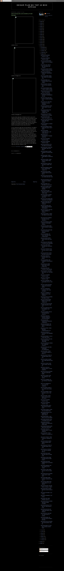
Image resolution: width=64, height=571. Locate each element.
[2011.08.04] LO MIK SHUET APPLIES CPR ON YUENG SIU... (46, 470)
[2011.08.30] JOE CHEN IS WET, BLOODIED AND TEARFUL (46, 66)
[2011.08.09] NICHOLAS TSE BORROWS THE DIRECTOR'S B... (46, 413)
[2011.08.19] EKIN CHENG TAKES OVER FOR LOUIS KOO (46, 239)
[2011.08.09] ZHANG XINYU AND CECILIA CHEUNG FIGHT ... (46, 406)
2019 (41, 32)
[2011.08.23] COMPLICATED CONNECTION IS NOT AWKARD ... (46, 187)
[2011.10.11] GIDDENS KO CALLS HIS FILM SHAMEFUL (46, 385)
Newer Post (13, 181)
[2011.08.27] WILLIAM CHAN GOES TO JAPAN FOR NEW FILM (46, 99)
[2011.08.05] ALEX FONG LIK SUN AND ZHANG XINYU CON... (46, 446)
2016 (41, 37)
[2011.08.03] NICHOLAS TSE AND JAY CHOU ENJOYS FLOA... (46, 506)
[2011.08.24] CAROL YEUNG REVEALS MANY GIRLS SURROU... (46, 160)
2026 (41, 21)
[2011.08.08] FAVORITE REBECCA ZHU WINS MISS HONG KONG (46, 423)
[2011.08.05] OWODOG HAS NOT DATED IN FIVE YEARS (46, 466)
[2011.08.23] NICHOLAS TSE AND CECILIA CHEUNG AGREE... (46, 181)
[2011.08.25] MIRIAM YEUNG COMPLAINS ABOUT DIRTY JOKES (46, 127)
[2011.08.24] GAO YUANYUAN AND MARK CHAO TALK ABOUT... (46, 148)
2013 (41, 42)
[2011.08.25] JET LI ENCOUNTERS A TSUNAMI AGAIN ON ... (46, 136)
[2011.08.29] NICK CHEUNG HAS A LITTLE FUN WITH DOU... (46, 85)
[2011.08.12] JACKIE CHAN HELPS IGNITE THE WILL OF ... (46, 364)
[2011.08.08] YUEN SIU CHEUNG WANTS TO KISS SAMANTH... (46, 430)
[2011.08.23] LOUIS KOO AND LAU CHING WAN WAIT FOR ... (47, 177)
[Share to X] (29, 146)
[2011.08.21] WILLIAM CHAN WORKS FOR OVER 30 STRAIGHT (46, 203)
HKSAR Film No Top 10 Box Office (32, 6)
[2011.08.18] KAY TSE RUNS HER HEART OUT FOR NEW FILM (46, 272)
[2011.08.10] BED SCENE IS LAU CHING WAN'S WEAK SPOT (46, 389)
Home (24, 181)
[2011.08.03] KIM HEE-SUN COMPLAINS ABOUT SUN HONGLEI (46, 510)
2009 (41, 543)
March (42, 536)
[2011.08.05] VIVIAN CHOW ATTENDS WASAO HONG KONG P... (46, 458)
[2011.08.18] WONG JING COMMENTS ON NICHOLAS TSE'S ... (46, 261)
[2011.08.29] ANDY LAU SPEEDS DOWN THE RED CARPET (46, 81)
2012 (41, 44)
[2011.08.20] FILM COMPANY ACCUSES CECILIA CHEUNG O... (46, 219)
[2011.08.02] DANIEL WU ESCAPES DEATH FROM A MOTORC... (46, 518)
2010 (41, 541)
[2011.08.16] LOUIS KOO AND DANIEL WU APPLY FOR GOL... (46, 305)
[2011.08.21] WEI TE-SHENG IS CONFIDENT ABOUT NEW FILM (46, 196)
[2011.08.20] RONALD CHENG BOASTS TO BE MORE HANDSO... (46, 223)
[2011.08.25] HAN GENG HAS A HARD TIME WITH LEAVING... (46, 121)
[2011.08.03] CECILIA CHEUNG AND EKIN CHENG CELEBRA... (46, 502)
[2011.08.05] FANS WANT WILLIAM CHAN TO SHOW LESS (46, 454)
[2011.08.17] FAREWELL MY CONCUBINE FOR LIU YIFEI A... (46, 282)
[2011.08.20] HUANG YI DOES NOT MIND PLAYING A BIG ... (46, 215)
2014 (41, 41)
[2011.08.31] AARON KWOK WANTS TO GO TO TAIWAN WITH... (46, 62)
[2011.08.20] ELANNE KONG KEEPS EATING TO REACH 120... (46, 227)
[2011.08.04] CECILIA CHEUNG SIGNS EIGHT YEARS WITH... (46, 475)
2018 (41, 34)
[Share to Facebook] (30, 146)
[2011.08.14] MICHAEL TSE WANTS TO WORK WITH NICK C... (46, 325)
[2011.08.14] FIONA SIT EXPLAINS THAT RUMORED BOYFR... (47, 333)
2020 (41, 31)
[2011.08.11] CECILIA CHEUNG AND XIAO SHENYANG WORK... (46, 372)
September (43, 52)
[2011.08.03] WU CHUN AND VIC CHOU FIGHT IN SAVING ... (46, 514)
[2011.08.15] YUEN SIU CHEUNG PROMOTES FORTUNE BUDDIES (45, 317)
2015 (41, 39)
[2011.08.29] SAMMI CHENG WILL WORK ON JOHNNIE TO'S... (46, 77)
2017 (41, 36)
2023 (41, 26)
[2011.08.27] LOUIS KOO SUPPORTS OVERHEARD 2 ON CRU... (46, 95)
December (43, 47)
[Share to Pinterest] (31, 146)
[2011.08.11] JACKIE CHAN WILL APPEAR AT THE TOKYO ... (46, 376)
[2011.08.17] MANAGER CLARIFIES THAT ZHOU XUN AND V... (46, 290)
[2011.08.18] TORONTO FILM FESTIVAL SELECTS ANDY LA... (46, 250)
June (42, 531)
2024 (41, 24)
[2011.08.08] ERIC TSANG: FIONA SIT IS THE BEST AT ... (46, 434)
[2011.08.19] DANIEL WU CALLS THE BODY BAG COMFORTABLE (46, 235)
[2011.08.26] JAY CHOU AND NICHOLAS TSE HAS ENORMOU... (46, 103)
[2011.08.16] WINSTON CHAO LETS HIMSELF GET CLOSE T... (46, 309)
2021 (41, 29)
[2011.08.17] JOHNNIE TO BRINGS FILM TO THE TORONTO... (45, 294)
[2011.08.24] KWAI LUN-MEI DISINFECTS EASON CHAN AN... (46, 152)
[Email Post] (25, 146)
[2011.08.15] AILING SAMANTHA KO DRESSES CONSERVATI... (46, 321)
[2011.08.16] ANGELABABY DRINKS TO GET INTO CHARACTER (46, 301)
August (42, 53)
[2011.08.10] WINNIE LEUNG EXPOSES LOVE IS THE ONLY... (46, 393)
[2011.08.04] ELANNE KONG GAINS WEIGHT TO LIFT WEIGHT (46, 483)
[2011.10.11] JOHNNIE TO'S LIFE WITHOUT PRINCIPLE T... (46, 380)
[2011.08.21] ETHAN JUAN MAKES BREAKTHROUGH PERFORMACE (46, 207)
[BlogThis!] (28, 146)
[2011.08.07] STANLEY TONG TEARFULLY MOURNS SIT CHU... (46, 438)
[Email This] (27, 146)
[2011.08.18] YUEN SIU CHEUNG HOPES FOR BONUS (45, 257)
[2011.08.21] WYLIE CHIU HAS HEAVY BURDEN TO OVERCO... (46, 211)
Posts (41, 549)
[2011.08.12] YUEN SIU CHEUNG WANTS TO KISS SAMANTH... (46, 368)
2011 (41, 45)
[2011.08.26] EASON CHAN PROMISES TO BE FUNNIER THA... (46, 111)
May (42, 533)
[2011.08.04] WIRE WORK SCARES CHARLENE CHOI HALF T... (46, 479)
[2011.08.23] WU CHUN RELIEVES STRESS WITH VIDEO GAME (46, 192)
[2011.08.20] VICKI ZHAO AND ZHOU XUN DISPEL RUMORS (46, 231)
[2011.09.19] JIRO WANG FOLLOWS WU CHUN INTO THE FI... (46, 246)
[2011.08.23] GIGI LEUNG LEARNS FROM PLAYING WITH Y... (46, 173)
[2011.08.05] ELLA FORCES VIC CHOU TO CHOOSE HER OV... (46, 450)
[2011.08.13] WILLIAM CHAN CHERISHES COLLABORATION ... (46, 348)
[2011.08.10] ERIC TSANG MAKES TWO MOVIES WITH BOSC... (46, 397)
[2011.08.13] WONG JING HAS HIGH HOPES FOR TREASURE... (46, 340)
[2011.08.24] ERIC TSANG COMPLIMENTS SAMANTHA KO (47, 156)
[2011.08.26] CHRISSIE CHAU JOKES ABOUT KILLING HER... (46, 107)
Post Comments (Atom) (20, 184)
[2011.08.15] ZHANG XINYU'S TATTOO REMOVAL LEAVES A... (46, 313)
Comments (42, 551)
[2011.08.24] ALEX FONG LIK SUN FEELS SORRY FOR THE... (46, 164)
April (42, 534)
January (42, 539)
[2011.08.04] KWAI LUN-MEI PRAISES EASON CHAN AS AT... (46, 490)
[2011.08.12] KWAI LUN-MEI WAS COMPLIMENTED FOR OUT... (46, 360)
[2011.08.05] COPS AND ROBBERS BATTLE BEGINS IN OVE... (46, 462)
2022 (41, 28)
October (42, 50)
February (43, 538)
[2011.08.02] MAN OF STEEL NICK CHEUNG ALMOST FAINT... (46, 526)
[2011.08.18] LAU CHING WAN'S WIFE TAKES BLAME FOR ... (45, 265)
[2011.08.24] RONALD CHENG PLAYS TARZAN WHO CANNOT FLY (46, 168)
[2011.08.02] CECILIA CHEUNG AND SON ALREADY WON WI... (46, 522)
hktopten (48, 13)
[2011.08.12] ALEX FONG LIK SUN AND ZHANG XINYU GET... (46, 356)
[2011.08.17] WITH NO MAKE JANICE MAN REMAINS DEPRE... (46, 286)
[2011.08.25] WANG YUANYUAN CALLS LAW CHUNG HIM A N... (46, 132)
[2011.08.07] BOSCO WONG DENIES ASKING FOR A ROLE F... (46, 442)
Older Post (35, 181)
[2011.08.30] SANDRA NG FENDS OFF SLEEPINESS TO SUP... (46, 73)
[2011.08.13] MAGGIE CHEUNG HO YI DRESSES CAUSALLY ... (47, 344)
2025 (41, 23)
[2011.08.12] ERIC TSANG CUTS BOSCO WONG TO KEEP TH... (46, 352)
